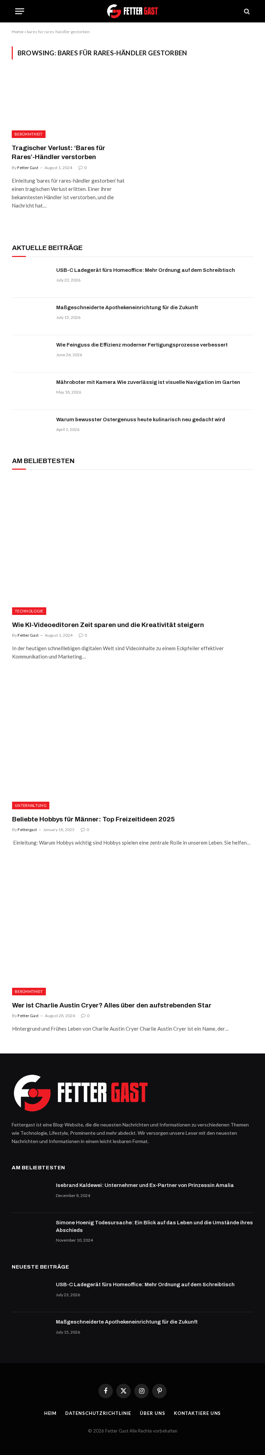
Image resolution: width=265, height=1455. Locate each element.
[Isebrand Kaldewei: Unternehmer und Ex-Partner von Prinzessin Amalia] (31, 1194)
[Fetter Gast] (132, 11)
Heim (50, 1413)
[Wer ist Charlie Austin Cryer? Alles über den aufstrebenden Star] (132, 927)
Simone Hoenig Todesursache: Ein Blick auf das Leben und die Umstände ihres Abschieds (154, 1226)
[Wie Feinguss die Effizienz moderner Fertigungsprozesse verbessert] (31, 354)
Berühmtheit (28, 134)
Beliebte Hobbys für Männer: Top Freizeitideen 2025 (93, 819)
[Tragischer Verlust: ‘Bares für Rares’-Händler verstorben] (69, 105)
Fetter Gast (27, 167)
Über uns (152, 1413)
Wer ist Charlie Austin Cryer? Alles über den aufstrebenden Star (112, 1005)
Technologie (29, 611)
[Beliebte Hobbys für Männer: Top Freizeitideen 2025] (132, 741)
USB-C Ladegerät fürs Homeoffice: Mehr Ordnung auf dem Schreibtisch (145, 270)
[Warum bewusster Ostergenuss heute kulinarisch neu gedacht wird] (31, 428)
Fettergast (27, 829)
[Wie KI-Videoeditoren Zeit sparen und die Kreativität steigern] (132, 547)
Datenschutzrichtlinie (98, 1413)
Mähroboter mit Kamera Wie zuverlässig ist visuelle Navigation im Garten (148, 382)
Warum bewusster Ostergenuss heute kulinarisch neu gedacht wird (140, 419)
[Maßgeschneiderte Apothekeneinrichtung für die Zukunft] (31, 316)
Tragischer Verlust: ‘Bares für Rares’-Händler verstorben (58, 152)
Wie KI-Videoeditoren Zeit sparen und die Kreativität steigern (108, 624)
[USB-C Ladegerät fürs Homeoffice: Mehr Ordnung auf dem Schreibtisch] (31, 279)
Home (17, 31)
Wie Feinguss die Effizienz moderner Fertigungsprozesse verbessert (142, 345)
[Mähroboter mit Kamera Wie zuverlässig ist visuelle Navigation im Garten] (31, 391)
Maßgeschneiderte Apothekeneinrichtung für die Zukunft (127, 307)
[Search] (246, 11)
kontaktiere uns (197, 1413)
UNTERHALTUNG (31, 805)
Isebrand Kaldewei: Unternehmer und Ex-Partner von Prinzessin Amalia (145, 1185)
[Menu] (19, 11)
